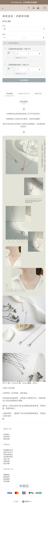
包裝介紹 (6, 459)
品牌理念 (6, 434)
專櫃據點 (6, 474)
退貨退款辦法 (8, 454)
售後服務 (6, 479)
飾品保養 (6, 463)
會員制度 (6, 439)
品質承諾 (6, 437)
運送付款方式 (8, 452)
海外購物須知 (8, 457)
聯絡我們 (6, 477)
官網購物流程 (8, 450)
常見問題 (6, 481)
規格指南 (6, 461)
